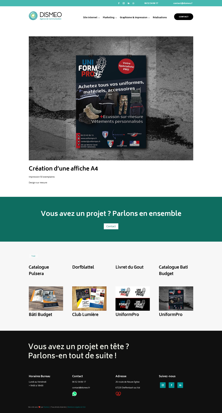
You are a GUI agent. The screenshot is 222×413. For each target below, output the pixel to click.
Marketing (108, 18)
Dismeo (46, 407)
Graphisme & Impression (133, 18)
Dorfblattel (83, 267)
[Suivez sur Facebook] (119, 3)
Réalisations (160, 18)
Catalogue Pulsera (39, 271)
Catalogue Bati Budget (173, 271)
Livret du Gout (129, 267)
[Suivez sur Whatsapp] (133, 3)
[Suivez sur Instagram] (124, 3)
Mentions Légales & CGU (77, 407)
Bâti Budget (40, 315)
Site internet (90, 18)
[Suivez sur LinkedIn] (129, 3)
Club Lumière (85, 315)
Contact (183, 16)
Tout (33, 256)
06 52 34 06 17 (151, 3)
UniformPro (127, 315)
